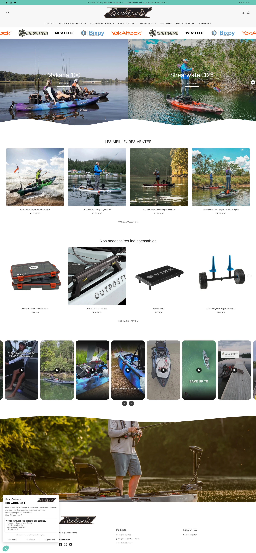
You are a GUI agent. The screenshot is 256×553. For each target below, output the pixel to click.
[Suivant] (253, 82)
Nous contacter (190, 535)
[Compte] (243, 12)
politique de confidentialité (128, 539)
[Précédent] (3, 82)
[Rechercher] (7, 12)
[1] (240, 116)
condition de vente (124, 543)
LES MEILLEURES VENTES (128, 141)
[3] (248, 116)
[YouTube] (70, 544)
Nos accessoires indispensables (128, 241)
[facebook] (7, 2)
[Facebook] (60, 544)
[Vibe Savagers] (128, 12)
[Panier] (248, 12)
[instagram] (11, 2)
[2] (244, 116)
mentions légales (123, 535)
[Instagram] (65, 544)
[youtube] (14, 2)
